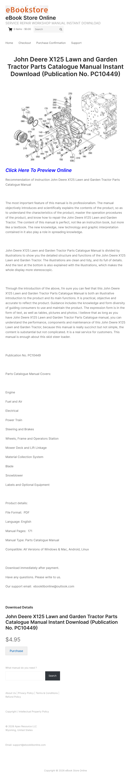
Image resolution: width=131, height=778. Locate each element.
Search (52, 675)
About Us (10, 693)
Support (76, 43)
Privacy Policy (26, 693)
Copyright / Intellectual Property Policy (27, 711)
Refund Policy (13, 696)
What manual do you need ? (21, 667)
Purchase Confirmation (51, 43)
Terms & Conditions (47, 693)
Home (9, 43)
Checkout (25, 43)
